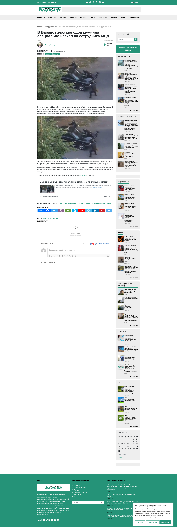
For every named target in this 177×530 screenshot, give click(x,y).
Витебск (84, 17)
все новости (133, 110)
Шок (93, 17)
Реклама (77, 497)
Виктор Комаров (51, 45)
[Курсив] (52, 256)
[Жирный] (49, 256)
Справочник (134, 17)
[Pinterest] (102, 210)
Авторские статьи (125, 56)
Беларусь (55, 54)
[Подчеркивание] (54, 256)
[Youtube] (81, 210)
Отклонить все (152, 522)
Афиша (114, 17)
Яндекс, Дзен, (62, 203)
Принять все (165, 522)
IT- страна (122, 331)
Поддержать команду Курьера (128, 49)
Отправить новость (80, 492)
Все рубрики (49, 27)
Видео (120, 233)
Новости (52, 17)
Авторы (63, 17)
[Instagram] (88, 210)
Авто (48, 54)
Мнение (73, 17)
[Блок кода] (67, 256)
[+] (75, 256)
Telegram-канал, (86, 203)
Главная (41, 17)
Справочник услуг (80, 487)
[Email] (68, 210)
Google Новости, (74, 203)
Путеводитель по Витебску (125, 285)
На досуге (102, 17)
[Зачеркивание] (57, 256)
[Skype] (75, 210)
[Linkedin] (95, 210)
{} (72, 256)
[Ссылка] (70, 256)
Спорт (120, 382)
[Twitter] (109, 210)
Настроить (140, 522)
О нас (123, 17)
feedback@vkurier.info (45, 506)
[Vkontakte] (41, 210)
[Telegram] (54, 210)
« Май (120, 458)
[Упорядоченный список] (59, 256)
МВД (45, 218)
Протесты (53, 218)
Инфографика (123, 182)
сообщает (82, 175)
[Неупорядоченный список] (62, 256)
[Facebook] (47, 210)
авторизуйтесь (105, 243)
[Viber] (61, 210)
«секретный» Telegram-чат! (102, 203)
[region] (153, 514)
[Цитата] (65, 256)
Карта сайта (78, 494)
